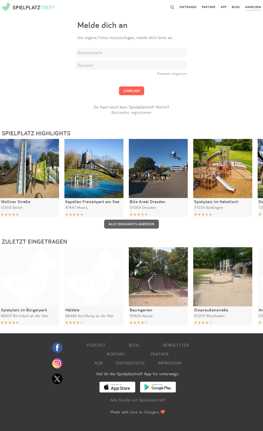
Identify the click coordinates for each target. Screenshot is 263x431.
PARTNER (208, 7)
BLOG (236, 7)
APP (224, 7)
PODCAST (96, 345)
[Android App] (158, 391)
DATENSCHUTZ (130, 363)
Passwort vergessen (172, 73)
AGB (98, 363)
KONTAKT (116, 354)
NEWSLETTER (176, 345)
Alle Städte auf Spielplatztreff (137, 399)
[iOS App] (117, 391)
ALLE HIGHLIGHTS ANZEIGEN (131, 224)
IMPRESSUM (169, 363)
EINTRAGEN (188, 7)
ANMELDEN (253, 7)
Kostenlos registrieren (131, 112)
